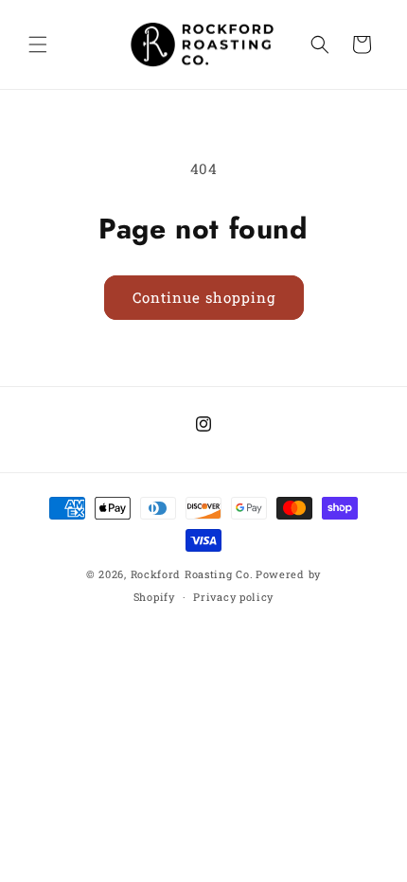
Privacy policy (233, 597)
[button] (38, 44)
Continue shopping (204, 297)
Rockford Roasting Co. (192, 574)
